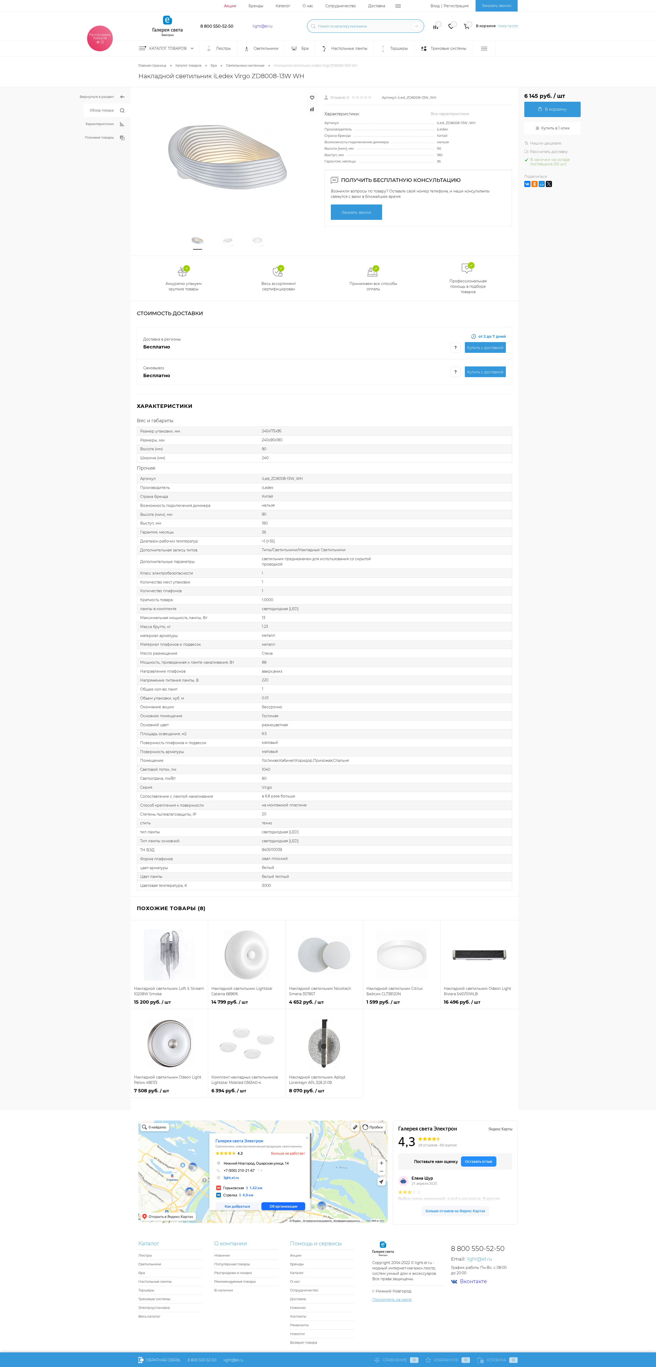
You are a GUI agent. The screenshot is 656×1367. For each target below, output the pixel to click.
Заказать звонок (496, 5)
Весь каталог (149, 1316)
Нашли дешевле (545, 143)
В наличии (223, 1290)
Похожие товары (99, 137)
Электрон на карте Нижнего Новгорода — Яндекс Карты (328, 1221)
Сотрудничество (340, 6)
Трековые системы (154, 1299)
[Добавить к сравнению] (312, 109)
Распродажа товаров (100, 38)
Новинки (222, 1255)
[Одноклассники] (534, 184)
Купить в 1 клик (555, 128)
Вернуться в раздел (97, 97)
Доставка (376, 6)
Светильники (149, 1264)
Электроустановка (154, 1308)
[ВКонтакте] (527, 184)
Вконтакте (473, 1281)
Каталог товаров (168, 48)
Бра (141, 1273)
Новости (297, 1334)
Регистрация (456, 6)
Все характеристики (450, 113)
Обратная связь (162, 1360)
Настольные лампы (155, 1281)
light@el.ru (262, 26)
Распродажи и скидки (233, 1273)
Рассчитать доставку (549, 151)
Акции (230, 6)
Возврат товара (303, 1342)
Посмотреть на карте (392, 1299)
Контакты (298, 1316)
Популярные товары (232, 1264)
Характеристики (100, 124)
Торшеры (146, 1290)
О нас (308, 6)
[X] (549, 184)
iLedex (442, 129)
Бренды (256, 6)
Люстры (145, 1255)
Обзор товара (102, 110)
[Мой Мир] (542, 184)
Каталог (283, 6)
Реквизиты (299, 1325)
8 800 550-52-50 (216, 26)
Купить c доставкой (485, 347)
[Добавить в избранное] (312, 97)
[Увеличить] (227, 157)
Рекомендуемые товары (235, 1281)
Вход (435, 6)
